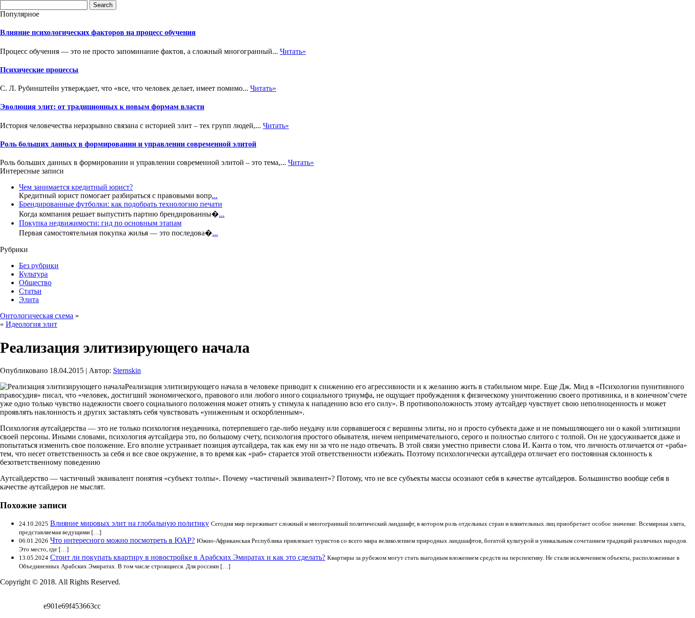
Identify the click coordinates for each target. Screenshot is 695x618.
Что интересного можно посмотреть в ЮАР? (122, 540)
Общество (35, 283)
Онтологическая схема (36, 316)
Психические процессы (39, 70)
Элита (29, 300)
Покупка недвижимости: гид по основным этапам (100, 223)
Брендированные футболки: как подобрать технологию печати (120, 204)
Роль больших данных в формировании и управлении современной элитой (128, 144)
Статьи (30, 291)
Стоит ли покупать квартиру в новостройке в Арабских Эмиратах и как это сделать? (187, 557)
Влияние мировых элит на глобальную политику (129, 523)
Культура (33, 274)
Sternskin (127, 370)
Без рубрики (39, 265)
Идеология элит (31, 324)
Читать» (293, 51)
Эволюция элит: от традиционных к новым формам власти (102, 107)
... (214, 195)
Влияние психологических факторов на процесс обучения (98, 32)
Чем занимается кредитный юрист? (76, 187)
